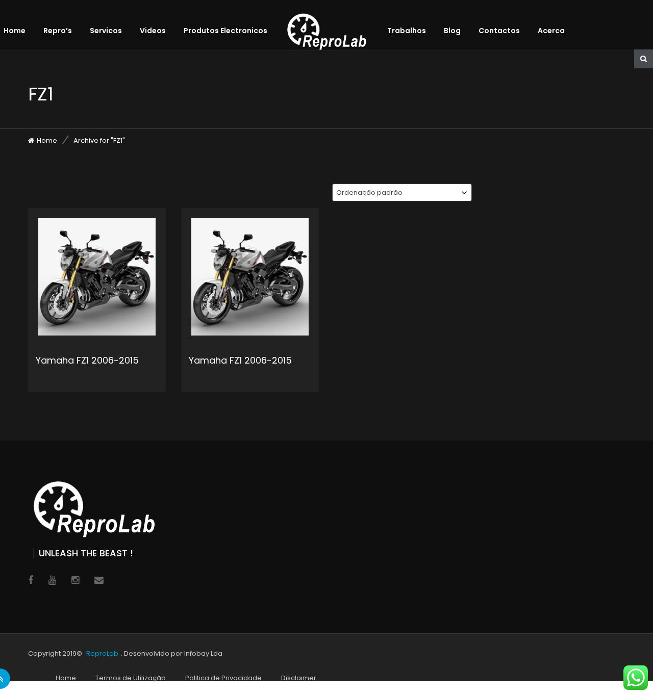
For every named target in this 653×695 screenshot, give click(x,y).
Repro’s (57, 30)
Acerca (551, 30)
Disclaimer (298, 678)
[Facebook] (30, 580)
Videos (153, 30)
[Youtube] (52, 580)
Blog (452, 30)
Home (15, 30)
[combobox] (402, 192)
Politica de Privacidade (223, 678)
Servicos (106, 30)
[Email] (99, 580)
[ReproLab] (335, 23)
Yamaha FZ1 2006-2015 (87, 360)
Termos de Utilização (130, 678)
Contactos (499, 30)
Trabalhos (406, 30)
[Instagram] (75, 580)
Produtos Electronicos (225, 30)
